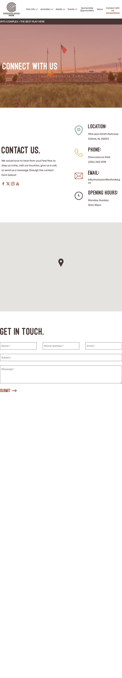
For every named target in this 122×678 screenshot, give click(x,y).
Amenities (45, 9)
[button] (61, 262)
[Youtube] (17, 184)
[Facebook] (3, 184)
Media (59, 9)
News (100, 9)
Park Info (30, 9)
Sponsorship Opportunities (87, 9)
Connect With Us (112, 9)
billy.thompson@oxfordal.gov (104, 181)
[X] (8, 184)
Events (71, 9)
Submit (5, 390)
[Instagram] (13, 184)
